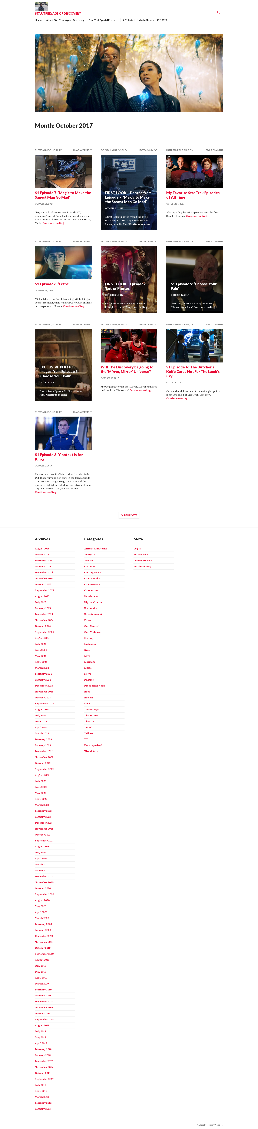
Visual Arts (91, 751)
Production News (94, 685)
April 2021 (41, 858)
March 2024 (42, 667)
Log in (137, 548)
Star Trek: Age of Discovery (58, 13)
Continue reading (53, 223)
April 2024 (41, 661)
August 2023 (42, 709)
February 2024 (43, 673)
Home (38, 20)
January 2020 (43, 929)
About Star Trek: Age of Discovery (65, 20)
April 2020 (41, 912)
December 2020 (44, 876)
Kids (87, 649)
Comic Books (92, 578)
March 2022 (42, 804)
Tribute (88, 733)
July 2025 (40, 602)
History (89, 637)
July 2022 (40, 780)
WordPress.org (142, 566)
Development (92, 596)
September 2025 (44, 590)
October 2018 (42, 1013)
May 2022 (40, 792)
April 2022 (41, 798)
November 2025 (44, 578)
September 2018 (44, 1019)
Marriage (89, 661)
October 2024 (43, 626)
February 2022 (43, 810)
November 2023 (44, 691)
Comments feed (142, 560)
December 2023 (44, 685)
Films (87, 620)
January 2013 (43, 1108)
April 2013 (41, 1090)
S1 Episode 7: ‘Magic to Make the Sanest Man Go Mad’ (63, 194)
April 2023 (41, 727)
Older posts (129, 515)
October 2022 (42, 763)
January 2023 (43, 745)
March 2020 (42, 918)
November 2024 (44, 620)
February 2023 (43, 739)
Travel (88, 727)
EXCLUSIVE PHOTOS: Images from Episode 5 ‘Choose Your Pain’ (58, 371)
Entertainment (43, 150)
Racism (88, 697)
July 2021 (40, 852)
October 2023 (43, 697)
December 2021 (44, 822)
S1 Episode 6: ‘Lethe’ (52, 284)
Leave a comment (82, 150)
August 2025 (42, 596)
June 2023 (41, 721)
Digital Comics (93, 602)
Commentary (92, 584)
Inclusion (90, 643)
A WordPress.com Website (210, 1125)
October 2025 (43, 584)
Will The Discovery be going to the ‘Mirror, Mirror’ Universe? (127, 369)
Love (87, 655)
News (87, 673)
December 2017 (44, 1061)
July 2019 (40, 965)
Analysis (89, 554)
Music (88, 667)
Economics (90, 608)
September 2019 (44, 953)
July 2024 (40, 643)
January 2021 (42, 870)
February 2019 (43, 989)
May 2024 (40, 655)
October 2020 (43, 888)
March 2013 (42, 1096)
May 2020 (40, 906)
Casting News (92, 572)
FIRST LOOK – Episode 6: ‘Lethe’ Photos (126, 286)
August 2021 (42, 846)
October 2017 (42, 1072)
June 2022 (41, 786)
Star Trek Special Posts (102, 20)
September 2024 (44, 631)
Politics (89, 679)
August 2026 (42, 548)
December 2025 (44, 572)
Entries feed (140, 554)
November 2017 (44, 1067)
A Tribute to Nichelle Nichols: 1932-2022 (145, 20)
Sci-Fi (55, 150)
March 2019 (42, 983)
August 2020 (42, 900)
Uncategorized (93, 745)
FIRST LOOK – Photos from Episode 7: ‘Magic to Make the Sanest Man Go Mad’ (128, 197)
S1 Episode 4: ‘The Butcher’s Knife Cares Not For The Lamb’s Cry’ (193, 371)
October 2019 (43, 947)
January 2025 (43, 608)
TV (60, 150)
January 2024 (43, 679)
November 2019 (44, 941)
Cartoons (89, 566)
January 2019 (43, 995)
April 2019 (41, 977)
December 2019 (44, 935)
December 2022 (44, 751)
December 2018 (44, 1001)
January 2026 (43, 566)
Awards (88, 560)
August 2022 (42, 775)
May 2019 (40, 971)
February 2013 (43, 1102)
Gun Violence (92, 631)
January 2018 (43, 1055)
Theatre (89, 721)
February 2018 (43, 1049)
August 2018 (42, 1025)
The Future (91, 715)
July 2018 (40, 1031)
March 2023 (42, 733)
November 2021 (44, 828)
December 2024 (44, 614)
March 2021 (42, 864)
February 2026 (43, 560)
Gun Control (91, 626)
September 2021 (44, 840)
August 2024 (42, 637)
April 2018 (41, 1043)
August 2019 (42, 959)
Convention (91, 590)
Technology (91, 709)
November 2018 (44, 1007)
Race (87, 691)
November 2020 (44, 882)
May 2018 (40, 1037)
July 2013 (40, 1084)
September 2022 (44, 769)
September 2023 (44, 703)
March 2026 (42, 554)
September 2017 (44, 1078)
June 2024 (41, 649)
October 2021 (42, 834)
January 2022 (43, 816)
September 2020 (44, 894)
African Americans (95, 548)
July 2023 (40, 715)
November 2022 (44, 757)
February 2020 (43, 924)
